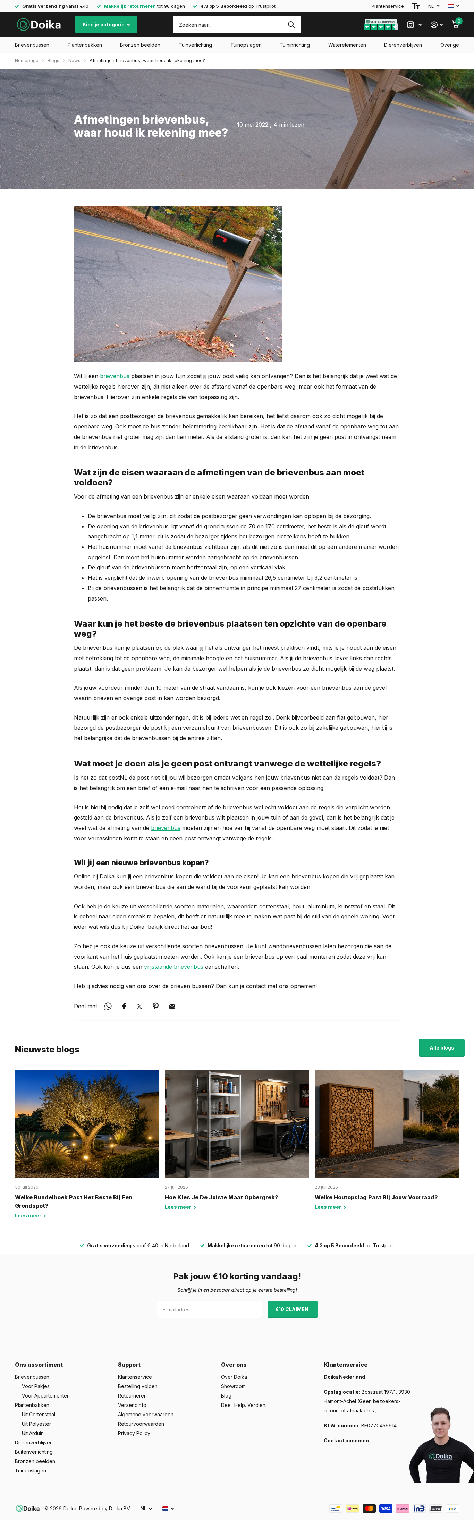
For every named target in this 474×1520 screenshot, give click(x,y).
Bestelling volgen (138, 1386)
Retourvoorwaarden (141, 1424)
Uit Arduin (33, 1433)
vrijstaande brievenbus (173, 966)
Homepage (27, 60)
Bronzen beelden (140, 45)
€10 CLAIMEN (292, 1309)
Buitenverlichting (34, 1452)
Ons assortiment (39, 1364)
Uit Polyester (36, 1424)
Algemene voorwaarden (145, 1414)
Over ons (234, 1364)
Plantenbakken (85, 45)
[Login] (436, 25)
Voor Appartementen (46, 1396)
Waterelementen (347, 45)
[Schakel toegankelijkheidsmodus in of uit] (416, 5)
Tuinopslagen (246, 45)
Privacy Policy (134, 1433)
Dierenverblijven (403, 45)
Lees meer (28, 1215)
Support (129, 1364)
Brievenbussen (32, 45)
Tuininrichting (295, 45)
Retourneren (132, 1396)
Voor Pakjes (36, 1386)
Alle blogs (442, 1048)
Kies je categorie (104, 24)
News (74, 60)
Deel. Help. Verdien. (243, 1405)
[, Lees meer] (414, 25)
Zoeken (291, 24)
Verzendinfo (132, 1405)
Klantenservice (388, 6)
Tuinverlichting (195, 45)
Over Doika (234, 1377)
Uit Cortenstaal (38, 1414)
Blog (226, 1396)
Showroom (233, 1386)
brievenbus (114, 376)
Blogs (53, 60)
